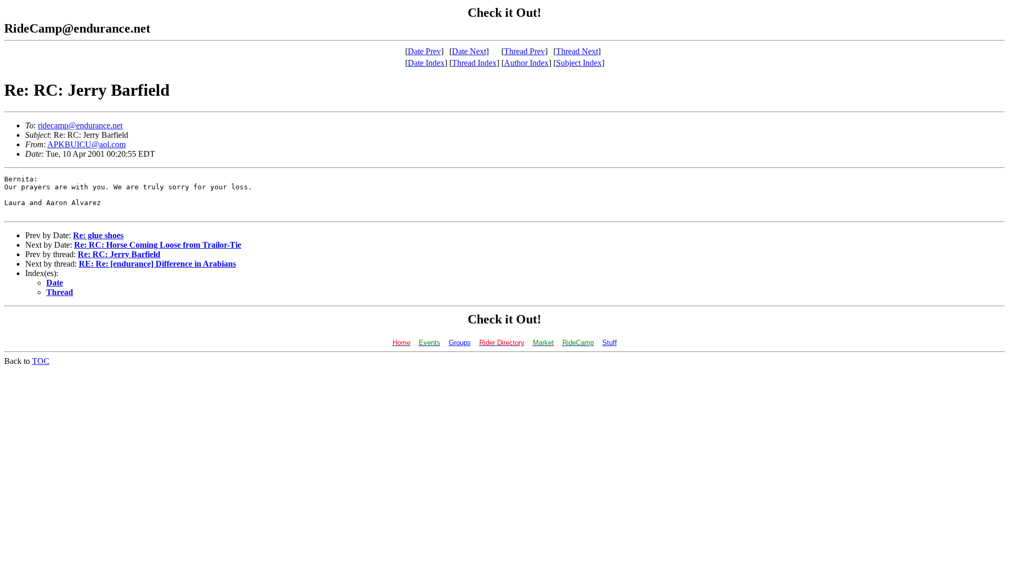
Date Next (469, 51)
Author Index (526, 62)
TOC (40, 361)
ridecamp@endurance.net (80, 125)
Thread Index (474, 62)
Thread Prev (524, 51)
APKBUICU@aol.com (86, 144)
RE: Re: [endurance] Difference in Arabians (157, 263)
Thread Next (577, 51)
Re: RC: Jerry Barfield (119, 254)
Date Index (426, 62)
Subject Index (579, 62)
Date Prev (424, 51)
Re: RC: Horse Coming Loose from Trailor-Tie (157, 244)
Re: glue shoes (98, 235)
